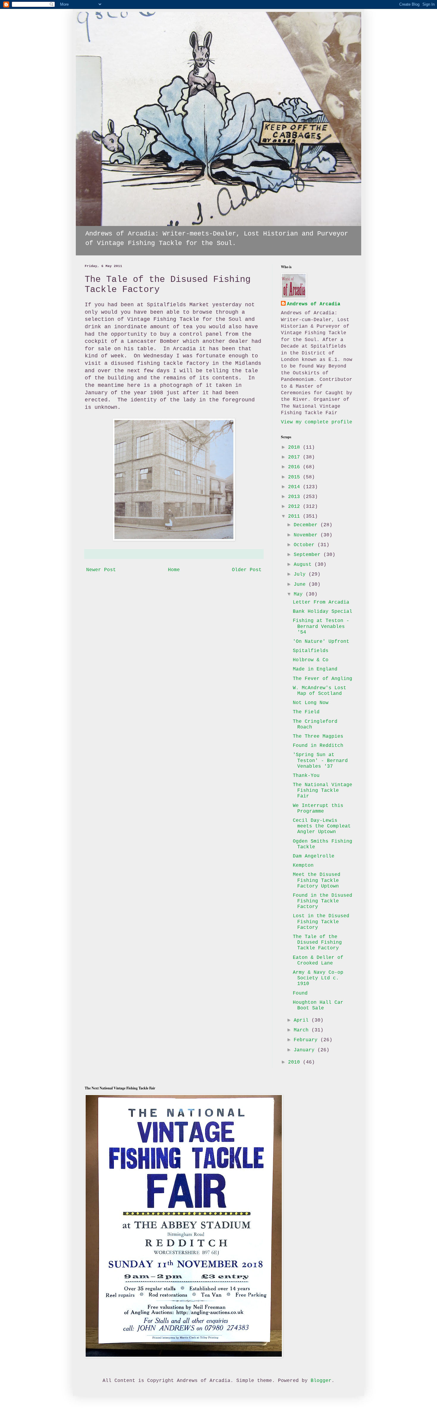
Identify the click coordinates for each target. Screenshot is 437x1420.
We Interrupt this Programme (318, 808)
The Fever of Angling (322, 678)
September (308, 554)
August (304, 564)
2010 (295, 1062)
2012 (295, 506)
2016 (295, 467)
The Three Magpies (318, 736)
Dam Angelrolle (313, 856)
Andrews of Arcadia (313, 304)
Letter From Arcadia (321, 602)
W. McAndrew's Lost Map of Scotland (319, 690)
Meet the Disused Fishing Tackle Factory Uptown (316, 880)
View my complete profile (316, 422)
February (307, 1040)
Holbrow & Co (310, 660)
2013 (295, 496)
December (307, 525)
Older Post (247, 570)
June (301, 584)
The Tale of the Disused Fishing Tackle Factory (317, 942)
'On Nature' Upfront (321, 641)
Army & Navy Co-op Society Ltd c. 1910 (318, 978)
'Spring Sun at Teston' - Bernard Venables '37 (320, 760)
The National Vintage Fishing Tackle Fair (322, 790)
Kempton (303, 865)
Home (174, 570)
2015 (295, 477)
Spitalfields (310, 651)
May (300, 594)
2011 (295, 516)
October (305, 545)
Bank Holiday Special (322, 611)
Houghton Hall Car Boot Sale (318, 1005)
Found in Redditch (318, 745)
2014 (295, 487)
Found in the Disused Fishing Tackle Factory (322, 901)
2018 (295, 447)
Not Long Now (310, 703)
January (305, 1050)
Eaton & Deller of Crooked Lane (318, 960)
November (307, 535)
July (301, 574)
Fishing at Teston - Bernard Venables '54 (321, 626)
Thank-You (306, 775)
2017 (295, 457)
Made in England (315, 669)
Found (300, 993)
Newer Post (101, 570)
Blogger (321, 1380)
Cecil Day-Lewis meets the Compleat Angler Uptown (322, 826)
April (303, 1020)
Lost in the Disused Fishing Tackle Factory (321, 921)
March (303, 1030)
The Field (306, 712)
